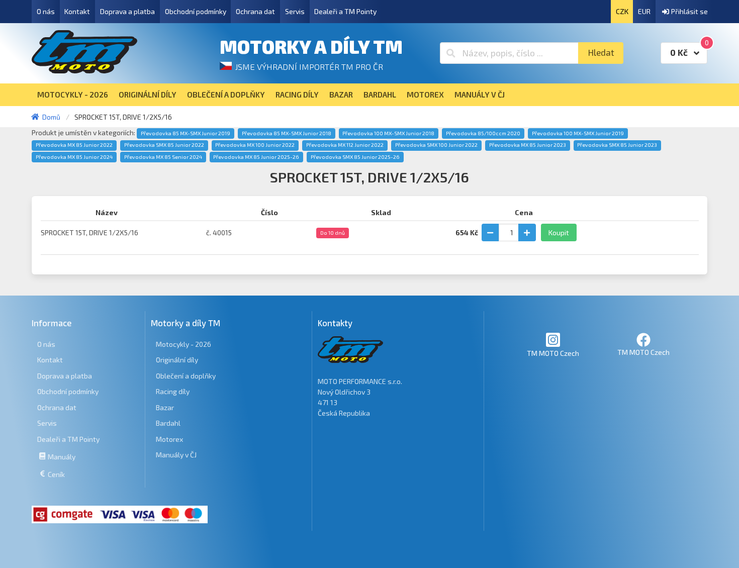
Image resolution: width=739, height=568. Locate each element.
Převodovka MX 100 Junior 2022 (255, 145)
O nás (46, 11)
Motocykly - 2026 (183, 344)
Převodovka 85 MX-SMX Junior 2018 (286, 133)
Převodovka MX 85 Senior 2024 (163, 157)
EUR (644, 11)
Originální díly (177, 359)
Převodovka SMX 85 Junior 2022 (164, 145)
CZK (622, 11)
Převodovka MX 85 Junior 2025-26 (256, 157)
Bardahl (168, 423)
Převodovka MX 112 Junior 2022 (345, 145)
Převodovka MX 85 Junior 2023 (527, 145)
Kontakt (77, 11)
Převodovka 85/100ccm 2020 (483, 133)
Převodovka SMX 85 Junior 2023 (617, 145)
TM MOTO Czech (553, 353)
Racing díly (173, 391)
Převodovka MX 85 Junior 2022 (74, 145)
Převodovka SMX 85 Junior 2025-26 (355, 157)
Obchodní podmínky (195, 11)
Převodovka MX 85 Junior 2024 (74, 157)
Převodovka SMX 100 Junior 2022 (436, 145)
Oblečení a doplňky (186, 375)
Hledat (601, 52)
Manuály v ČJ (176, 454)
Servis (295, 11)
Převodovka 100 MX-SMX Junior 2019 (578, 133)
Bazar (165, 407)
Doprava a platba (127, 11)
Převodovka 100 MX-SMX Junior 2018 (388, 133)
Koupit (558, 232)
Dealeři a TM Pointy (345, 11)
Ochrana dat (255, 11)
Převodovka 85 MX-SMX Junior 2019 (185, 133)
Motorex (169, 439)
